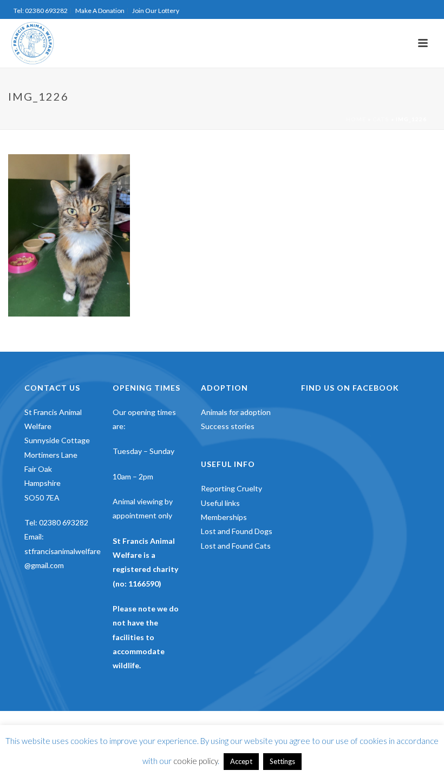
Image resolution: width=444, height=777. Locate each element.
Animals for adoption (236, 412)
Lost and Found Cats (236, 545)
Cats (381, 119)
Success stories (227, 426)
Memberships (224, 517)
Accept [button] (241, 761)
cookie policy (195, 761)
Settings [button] (282, 761)
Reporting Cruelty (231, 488)
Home (356, 119)
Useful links (220, 503)
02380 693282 (63, 522)
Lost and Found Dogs (236, 531)
